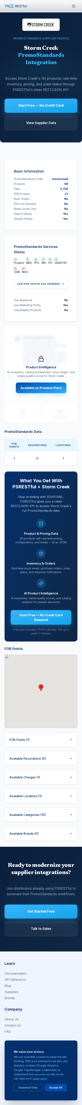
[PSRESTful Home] (16, 6)
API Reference (15, 980)
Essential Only (28, 1087)
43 (66, 193)
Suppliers (11, 992)
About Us (11, 1019)
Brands (10, 998)
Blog (8, 986)
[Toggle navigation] (73, 6)
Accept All (55, 1087)
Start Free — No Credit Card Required (41, 617)
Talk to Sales (41, 929)
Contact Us (13, 1025)
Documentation (16, 973)
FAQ (8, 1031)
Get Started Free (41, 911)
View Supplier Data (41, 123)
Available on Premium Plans (41, 388)
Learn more (40, 1078)
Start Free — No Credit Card (41, 105)
